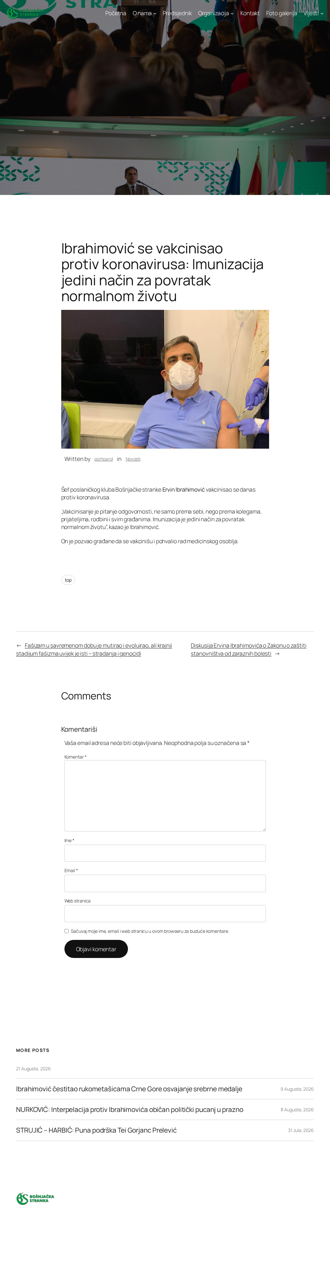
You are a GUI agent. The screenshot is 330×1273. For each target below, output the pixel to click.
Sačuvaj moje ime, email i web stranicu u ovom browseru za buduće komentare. (150, 931)
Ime (69, 840)
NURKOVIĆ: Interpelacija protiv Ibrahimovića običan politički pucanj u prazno (130, 1109)
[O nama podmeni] (154, 13)
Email (71, 870)
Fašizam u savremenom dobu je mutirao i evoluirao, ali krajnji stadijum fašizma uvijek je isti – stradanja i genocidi (94, 649)
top (68, 580)
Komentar (75, 757)
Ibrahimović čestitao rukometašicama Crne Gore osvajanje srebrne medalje (129, 1089)
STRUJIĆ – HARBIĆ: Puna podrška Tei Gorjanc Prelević (97, 1130)
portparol (103, 459)
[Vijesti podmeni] (322, 13)
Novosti (133, 459)
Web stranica (77, 901)
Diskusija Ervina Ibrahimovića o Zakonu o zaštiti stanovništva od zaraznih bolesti (248, 649)
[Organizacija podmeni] (232, 13)
